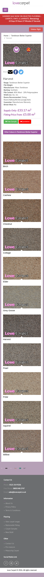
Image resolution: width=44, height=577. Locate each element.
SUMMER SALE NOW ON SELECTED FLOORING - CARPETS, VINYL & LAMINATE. (22, 19)
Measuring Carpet (12, 551)
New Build (9, 532)
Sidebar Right (36, 29)
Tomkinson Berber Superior (21, 36)
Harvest (9, 38)
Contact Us (10, 544)
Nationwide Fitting (13, 525)
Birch (5, 166)
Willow (6, 454)
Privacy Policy (11, 507)
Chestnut (7, 224)
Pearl (5, 368)
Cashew (7, 195)
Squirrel (7, 426)
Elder (5, 281)
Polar (5, 397)
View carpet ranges (13, 522)
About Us (9, 503)
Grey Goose (9, 310)
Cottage (7, 253)
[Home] (22, 3)
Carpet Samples (11, 529)
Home (6, 36)
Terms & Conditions (13, 510)
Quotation (26, 122)
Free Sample (11, 122)
